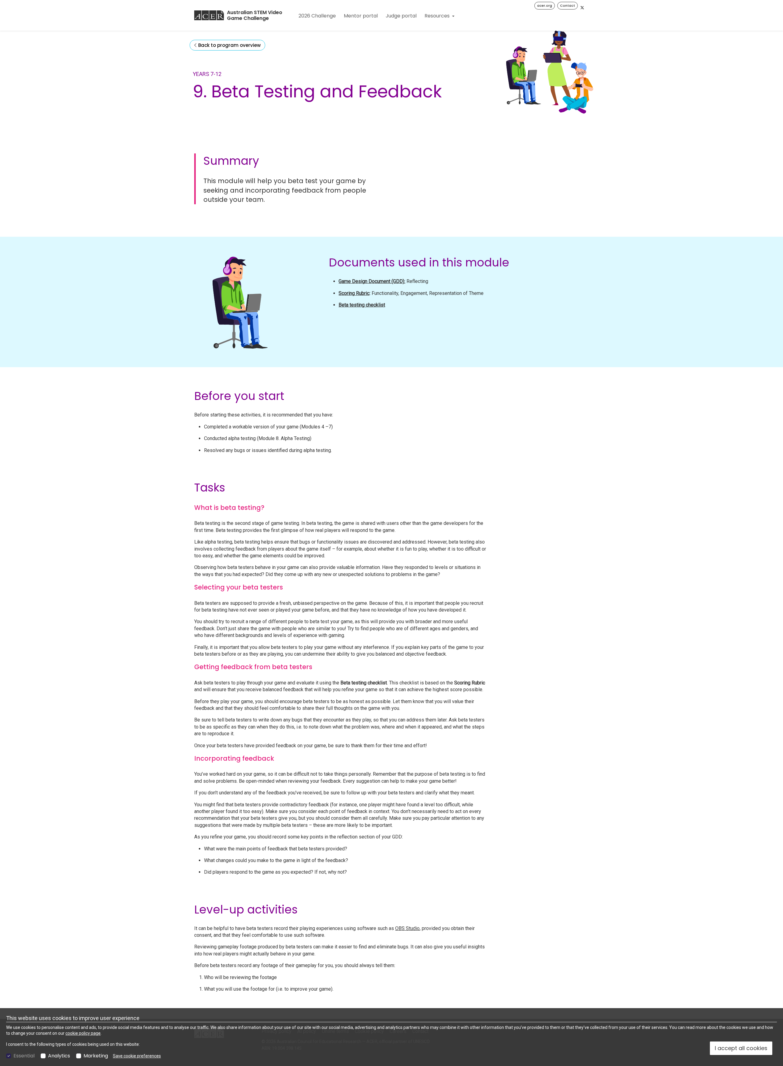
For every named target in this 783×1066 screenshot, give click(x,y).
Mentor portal (361, 15)
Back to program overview (229, 45)
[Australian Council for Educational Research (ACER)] (209, 15)
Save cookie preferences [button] (137, 1055)
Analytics (59, 1056)
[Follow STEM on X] (582, 8)
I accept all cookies (741, 1048)
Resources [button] (438, 15)
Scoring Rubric (354, 293)
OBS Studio (407, 928)
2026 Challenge (317, 15)
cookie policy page (83, 1033)
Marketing (95, 1056)
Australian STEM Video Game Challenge (254, 15)
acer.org (544, 5)
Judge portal (401, 15)
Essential (24, 1056)
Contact (567, 5)
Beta (344, 305)
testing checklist (367, 305)
